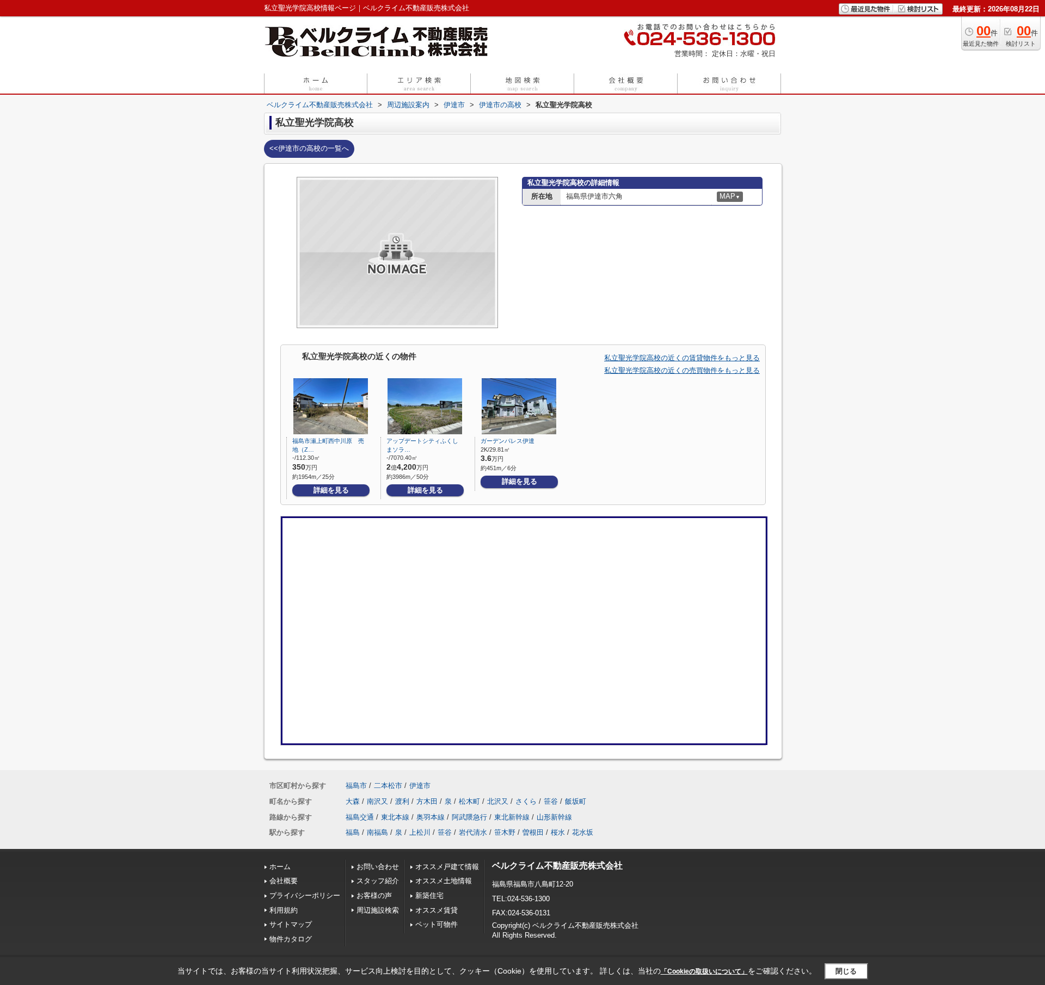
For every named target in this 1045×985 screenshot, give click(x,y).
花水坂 (582, 832)
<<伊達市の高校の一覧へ (309, 148)
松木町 (469, 801)
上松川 (420, 832)
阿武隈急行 (469, 817)
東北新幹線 (512, 817)
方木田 (427, 801)
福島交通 (360, 817)
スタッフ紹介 (377, 881)
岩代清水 (473, 832)
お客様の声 (374, 895)
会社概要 (283, 881)
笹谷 (551, 801)
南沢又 (377, 801)
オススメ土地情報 (443, 881)
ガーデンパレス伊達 (507, 441)
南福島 (377, 832)
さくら (526, 801)
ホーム (280, 867)
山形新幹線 (554, 817)
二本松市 (388, 785)
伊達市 (420, 785)
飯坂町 (575, 801)
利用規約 (283, 910)
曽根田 (533, 832)
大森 (353, 801)
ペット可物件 (436, 924)
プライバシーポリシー (304, 895)
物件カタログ (290, 939)
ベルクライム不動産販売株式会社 (557, 865)
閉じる (846, 971)
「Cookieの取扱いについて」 (704, 971)
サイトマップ (290, 924)
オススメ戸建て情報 (447, 867)
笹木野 (504, 832)
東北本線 (395, 817)
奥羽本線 (430, 817)
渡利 (402, 801)
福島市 (356, 785)
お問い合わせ (377, 867)
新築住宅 (429, 895)
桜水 (558, 832)
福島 (353, 832)
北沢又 (497, 801)
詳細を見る (331, 490)
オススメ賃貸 (436, 910)
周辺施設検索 (377, 910)
